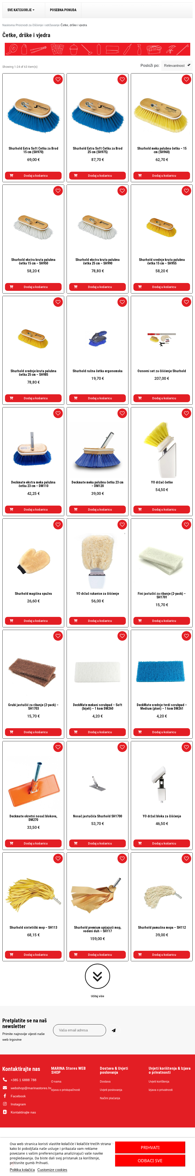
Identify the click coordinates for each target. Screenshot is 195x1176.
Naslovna (8, 25)
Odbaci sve (150, 1160)
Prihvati (150, 1147)
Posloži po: (150, 65)
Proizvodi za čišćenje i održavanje (38, 25)
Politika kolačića (22, 1170)
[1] (114, 1030)
